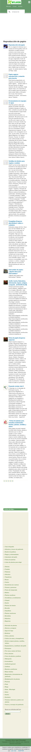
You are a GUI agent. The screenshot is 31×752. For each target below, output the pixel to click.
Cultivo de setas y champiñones (14, 638)
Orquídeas (8, 610)
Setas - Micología (10, 689)
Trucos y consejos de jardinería (14, 704)
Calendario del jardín (11, 557)
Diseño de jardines (10, 552)
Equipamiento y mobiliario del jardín (15, 645)
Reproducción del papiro (17, 45)
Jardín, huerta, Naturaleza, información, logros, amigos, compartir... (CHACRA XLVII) (18, 283)
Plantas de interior (10, 605)
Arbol (11, 745)
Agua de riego (9, 630)
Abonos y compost (10, 628)
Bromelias (8, 616)
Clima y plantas (9, 636)
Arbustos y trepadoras (17, 745)
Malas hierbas (9, 671)
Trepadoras (8, 577)
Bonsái (23, 745)
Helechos (7, 618)
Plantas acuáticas (10, 595)
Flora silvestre (9, 653)
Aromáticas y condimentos (13, 597)
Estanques (8, 648)
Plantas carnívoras (10, 613)
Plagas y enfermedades (12, 554)
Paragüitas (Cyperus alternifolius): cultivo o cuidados (16, 223)
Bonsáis (7, 608)
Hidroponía (8, 658)
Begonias (8, 621)
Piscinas (7, 681)
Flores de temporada (11, 590)
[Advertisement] (15, 26)
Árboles (7, 566)
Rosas (7, 579)
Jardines (7, 666)
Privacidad (22, 740)
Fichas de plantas (10, 559)
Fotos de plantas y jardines (13, 656)
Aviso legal (15, 740)
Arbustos (7, 574)
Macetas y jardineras (11, 669)
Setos (6, 692)
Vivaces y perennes (10, 587)
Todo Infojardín (9, 546)
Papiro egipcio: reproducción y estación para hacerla (17, 76)
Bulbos (7, 592)
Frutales (7, 569)
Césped (7, 600)
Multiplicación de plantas (12, 679)
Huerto (7, 603)
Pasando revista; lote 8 (16, 386)
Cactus (7, 582)
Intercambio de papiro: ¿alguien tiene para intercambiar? (16, 271)
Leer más (13, 750)
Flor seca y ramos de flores (13, 651)
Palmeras (7, 572)
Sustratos (8, 697)
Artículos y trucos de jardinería (14, 549)
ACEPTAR (21, 750)
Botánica (7, 633)
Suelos (7, 694)
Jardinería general (10, 664)
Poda (6, 684)
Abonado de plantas (11, 625)
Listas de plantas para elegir (13, 562)
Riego (6, 687)
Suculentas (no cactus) (12, 584)
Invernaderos (9, 661)
